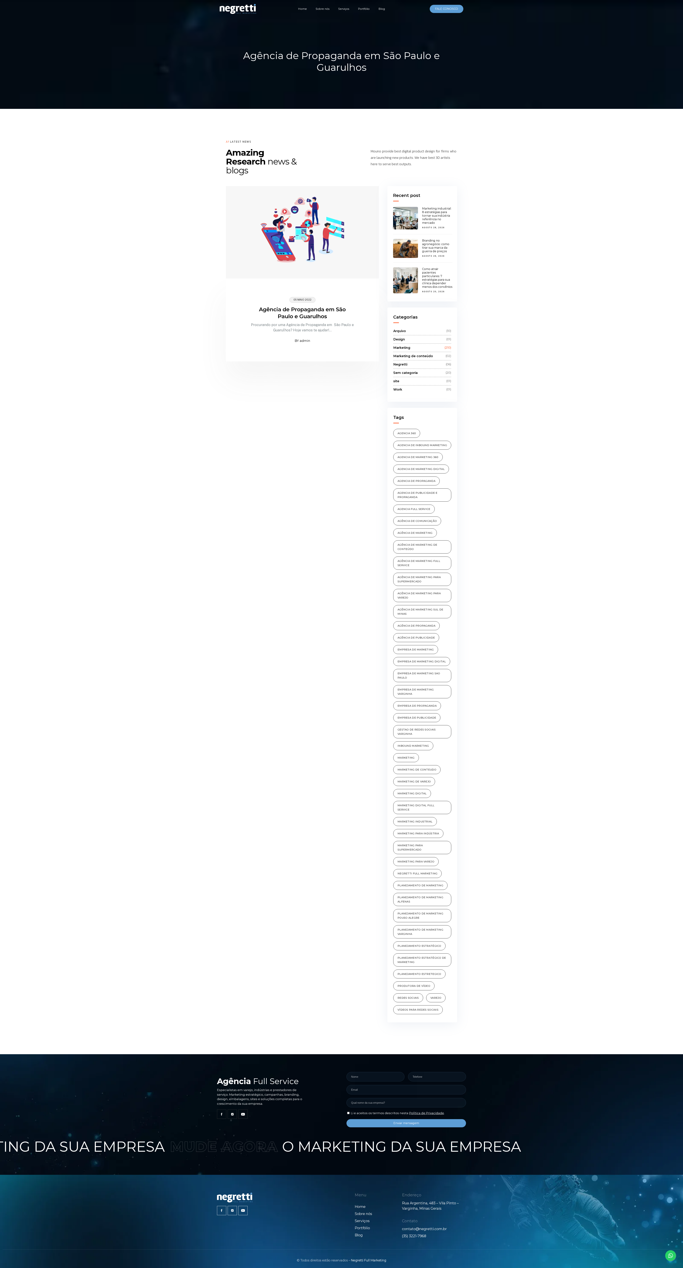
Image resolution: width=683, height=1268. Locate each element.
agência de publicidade (416, 637)
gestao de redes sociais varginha (417, 731)
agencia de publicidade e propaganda (418, 495)
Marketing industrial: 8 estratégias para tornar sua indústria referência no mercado (436, 215)
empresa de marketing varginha (416, 691)
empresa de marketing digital (422, 661)
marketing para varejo (416, 861)
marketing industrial (415, 821)
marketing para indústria (418, 833)
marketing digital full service (416, 807)
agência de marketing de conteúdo (417, 547)
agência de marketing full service (419, 563)
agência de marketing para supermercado (419, 579)
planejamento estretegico (419, 974)
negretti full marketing (417, 873)
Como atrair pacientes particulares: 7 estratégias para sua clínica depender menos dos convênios (437, 277)
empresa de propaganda (417, 705)
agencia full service (414, 509)
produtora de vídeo (414, 986)
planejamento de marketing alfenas (420, 899)
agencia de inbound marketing (422, 445)
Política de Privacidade (426, 1113)
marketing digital (412, 793)
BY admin (302, 341)
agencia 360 (407, 433)
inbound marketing (413, 745)
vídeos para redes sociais (418, 1009)
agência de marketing (415, 532)
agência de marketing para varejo (419, 595)
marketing (406, 757)
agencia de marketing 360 (418, 457)
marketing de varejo (414, 781)
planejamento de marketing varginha (420, 932)
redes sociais (408, 997)
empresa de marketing (416, 649)
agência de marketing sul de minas (420, 611)
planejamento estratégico (419, 945)
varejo (435, 997)
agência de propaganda (416, 625)
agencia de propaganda (416, 481)
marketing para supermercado (410, 847)
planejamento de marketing (420, 885)
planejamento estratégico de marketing (422, 960)
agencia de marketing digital (421, 469)
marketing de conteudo (417, 769)
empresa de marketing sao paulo (419, 675)
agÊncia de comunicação (417, 521)
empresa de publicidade (417, 717)
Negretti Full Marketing (368, 1260)
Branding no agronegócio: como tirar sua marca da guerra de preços (435, 246)
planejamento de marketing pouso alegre (420, 915)
